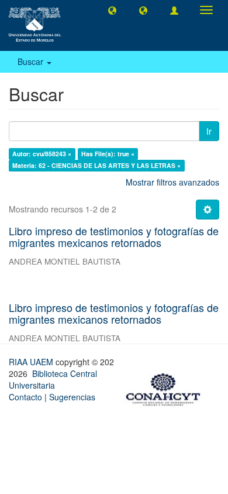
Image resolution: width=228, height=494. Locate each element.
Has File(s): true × (107, 153)
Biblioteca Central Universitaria (53, 379)
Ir (209, 131)
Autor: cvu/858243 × (41, 153)
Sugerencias (72, 397)
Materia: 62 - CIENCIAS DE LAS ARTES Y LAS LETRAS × (96, 165)
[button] (112, 10)
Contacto (25, 397)
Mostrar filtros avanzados (172, 182)
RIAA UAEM (32, 362)
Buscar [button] (32, 61)
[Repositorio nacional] (166, 387)
